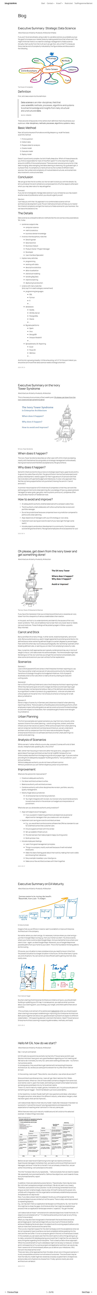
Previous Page (11, 1292)
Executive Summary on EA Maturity (41, 884)
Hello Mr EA (55, 1011)
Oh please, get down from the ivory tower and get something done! (47, 553)
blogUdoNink (11, 3)
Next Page (87, 1292)
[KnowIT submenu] (62, 3)
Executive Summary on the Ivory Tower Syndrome (39, 387)
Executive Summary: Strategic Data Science (47, 28)
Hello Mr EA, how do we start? (37, 1043)
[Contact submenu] (53, 3)
